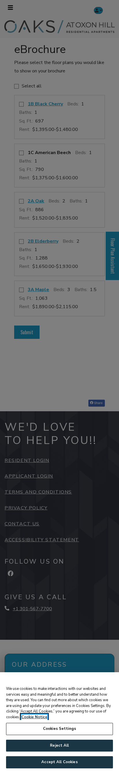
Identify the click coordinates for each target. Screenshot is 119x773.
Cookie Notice (34, 717)
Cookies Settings (59, 728)
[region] (59, 722)
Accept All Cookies (59, 762)
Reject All (59, 745)
